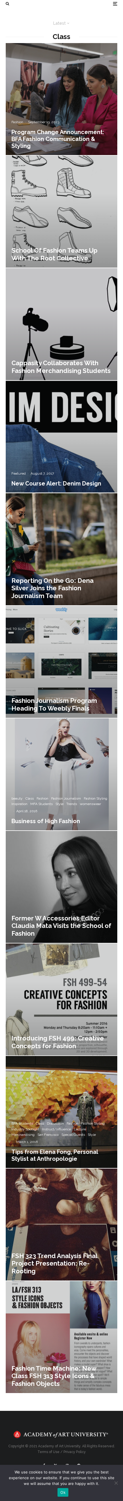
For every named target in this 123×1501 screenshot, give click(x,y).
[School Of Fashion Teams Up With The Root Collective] (61, 212)
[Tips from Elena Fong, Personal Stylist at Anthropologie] (61, 1112)
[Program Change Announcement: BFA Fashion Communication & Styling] (61, 99)
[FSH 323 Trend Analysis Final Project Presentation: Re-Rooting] (61, 1225)
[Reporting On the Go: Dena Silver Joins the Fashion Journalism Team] (61, 549)
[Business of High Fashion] (61, 774)
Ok (63, 1492)
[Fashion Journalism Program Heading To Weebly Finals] (61, 662)
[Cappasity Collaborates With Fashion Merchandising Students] (61, 324)
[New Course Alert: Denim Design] (61, 437)
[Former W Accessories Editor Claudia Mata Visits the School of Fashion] (61, 887)
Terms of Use (48, 1452)
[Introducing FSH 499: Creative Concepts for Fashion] (61, 999)
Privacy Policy (75, 1452)
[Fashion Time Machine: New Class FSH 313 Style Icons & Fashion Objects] (61, 1337)
